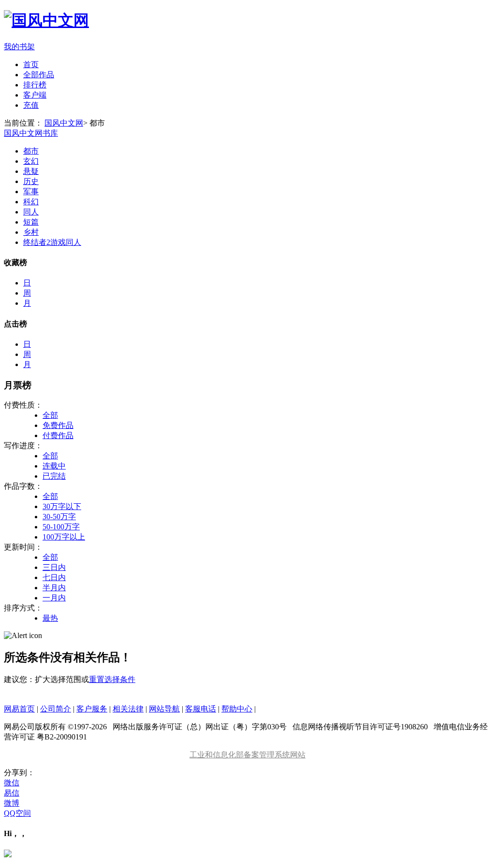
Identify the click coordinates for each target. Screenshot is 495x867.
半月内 (54, 587)
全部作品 (38, 75)
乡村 (31, 232)
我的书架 (19, 47)
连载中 (54, 466)
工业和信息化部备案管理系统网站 (247, 755)
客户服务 (91, 709)
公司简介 (55, 709)
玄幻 (31, 161)
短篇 (31, 222)
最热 (50, 618)
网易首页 (19, 709)
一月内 (54, 598)
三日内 (54, 567)
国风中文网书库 (31, 133)
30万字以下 (62, 506)
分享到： (19, 772)
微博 (11, 803)
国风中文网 (63, 123)
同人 (31, 212)
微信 (11, 783)
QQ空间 (17, 813)
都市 (31, 151)
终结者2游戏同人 (52, 242)
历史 (31, 181)
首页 (31, 64)
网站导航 (164, 709)
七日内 (54, 577)
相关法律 (128, 709)
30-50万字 (59, 516)
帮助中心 (236, 709)
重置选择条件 (112, 679)
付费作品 (58, 435)
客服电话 (200, 709)
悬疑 (31, 171)
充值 (31, 105)
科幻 (31, 202)
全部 (50, 415)
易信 (11, 793)
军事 (31, 191)
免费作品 (58, 425)
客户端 (34, 95)
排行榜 (34, 85)
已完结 (54, 476)
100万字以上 (64, 537)
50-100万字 (61, 527)
